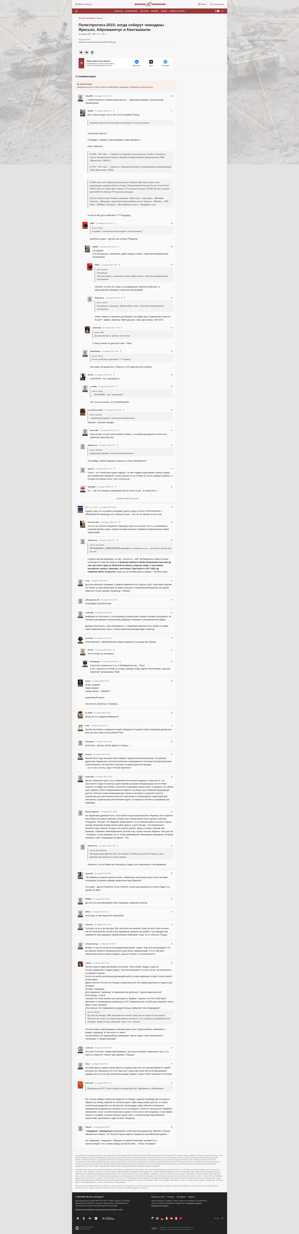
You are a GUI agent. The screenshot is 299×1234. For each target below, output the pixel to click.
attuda (87, 681)
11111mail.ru (99, 298)
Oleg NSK (89, 96)
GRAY (92, 223)
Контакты (170, 1197)
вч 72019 (88, 713)
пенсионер (96, 328)
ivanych (88, 754)
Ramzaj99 (91, 487)
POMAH (88, 899)
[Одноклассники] (83, 1218)
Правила (191, 1197)
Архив (99, 18)
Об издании (181, 1197)
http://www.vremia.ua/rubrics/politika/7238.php (97, 42)
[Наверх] (219, 1218)
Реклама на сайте (158, 1197)
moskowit (89, 1048)
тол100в (93, 386)
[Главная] (76, 11)
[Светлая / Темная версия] (217, 11)
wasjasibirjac (95, 351)
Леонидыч (89, 741)
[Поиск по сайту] (222, 11)
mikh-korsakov (94, 522)
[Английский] (157, 1218)
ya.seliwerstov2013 (95, 410)
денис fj (91, 469)
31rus (87, 1064)
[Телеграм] (77, 1218)
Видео (164, 11)
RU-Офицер (95, 662)
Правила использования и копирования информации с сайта (99, 1209)
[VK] (90, 1218)
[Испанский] (171, 1218)
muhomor (89, 924)
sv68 (87, 726)
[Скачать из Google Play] (108, 1218)
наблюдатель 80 (92, 600)
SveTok (91, 650)
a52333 (90, 111)
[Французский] (176, 1218)
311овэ (90, 375)
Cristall (88, 963)
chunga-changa (91, 944)
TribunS (88, 1127)
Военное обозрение (87, 18)
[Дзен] (96, 1218)
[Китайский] (180, 1218)
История (144, 11)
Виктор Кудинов (92, 812)
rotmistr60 (89, 613)
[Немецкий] (162, 1218)
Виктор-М (89, 1083)
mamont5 (89, 873)
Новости (118, 11)
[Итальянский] (166, 1218)
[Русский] (152, 1218)
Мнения (154, 11)
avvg (87, 581)
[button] (202, 4)
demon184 (94, 430)
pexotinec (89, 638)
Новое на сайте (177, 11)
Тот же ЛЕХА (93, 507)
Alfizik (87, 912)
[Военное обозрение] (150, 4)
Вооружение (131, 11)
